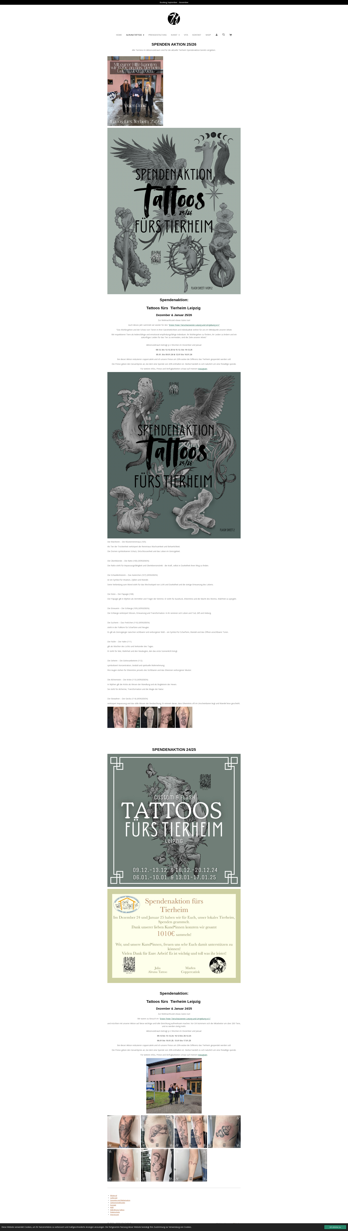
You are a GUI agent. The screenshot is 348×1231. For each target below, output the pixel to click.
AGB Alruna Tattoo (117, 1210)
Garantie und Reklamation (120, 1200)
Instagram (202, 368)
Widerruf (113, 1195)
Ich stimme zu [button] (335, 1227)
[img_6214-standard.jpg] (115, 717)
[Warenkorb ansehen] (230, 35)
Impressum (114, 1214)
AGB (112, 1207)
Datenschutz (115, 1212)
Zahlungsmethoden (117, 1203)
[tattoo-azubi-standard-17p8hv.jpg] (124, 1165)
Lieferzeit (113, 1198)
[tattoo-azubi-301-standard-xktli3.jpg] (191, 1131)
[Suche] (223, 34)
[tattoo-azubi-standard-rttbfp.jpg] (224, 1131)
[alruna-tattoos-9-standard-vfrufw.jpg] (166, 717)
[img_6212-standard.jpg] (132, 717)
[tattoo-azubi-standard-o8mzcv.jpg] (157, 1165)
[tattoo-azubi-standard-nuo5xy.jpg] (157, 1131)
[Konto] (216, 35)
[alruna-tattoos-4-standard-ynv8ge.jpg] (183, 717)
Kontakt (113, 1205)
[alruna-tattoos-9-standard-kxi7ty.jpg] (149, 717)
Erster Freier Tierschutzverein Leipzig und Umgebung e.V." (194, 325)
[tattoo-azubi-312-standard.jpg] (124, 1131)
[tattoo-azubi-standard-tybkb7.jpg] (191, 1165)
